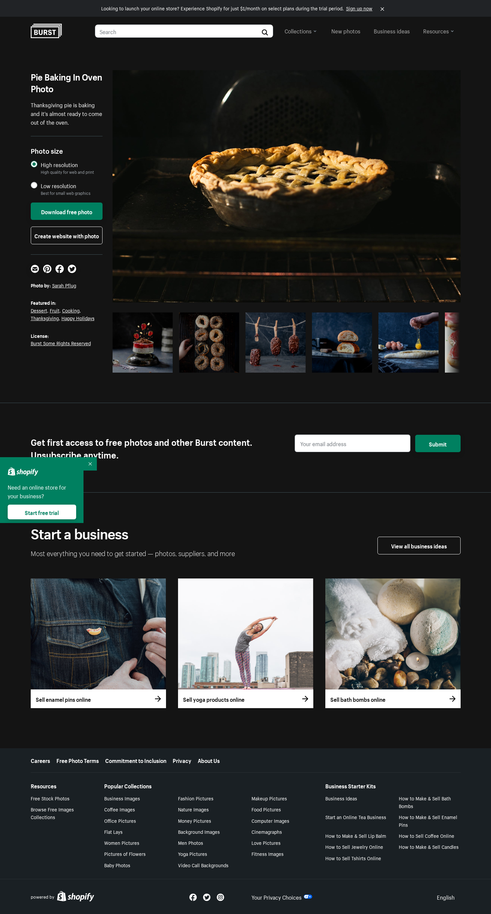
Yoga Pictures (192, 853)
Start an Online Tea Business (355, 816)
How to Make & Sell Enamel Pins (428, 820)
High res (128, 365)
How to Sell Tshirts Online (353, 858)
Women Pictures (121, 842)
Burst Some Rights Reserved (61, 343)
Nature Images (193, 809)
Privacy (182, 760)
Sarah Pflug (64, 285)
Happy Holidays (78, 317)
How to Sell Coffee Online (426, 835)
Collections (298, 30)
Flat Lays (113, 831)
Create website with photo (66, 235)
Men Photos (190, 842)
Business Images (122, 798)
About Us (209, 760)
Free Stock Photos (50, 798)
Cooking (70, 310)
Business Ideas (341, 798)
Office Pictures (120, 820)
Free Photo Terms (77, 760)
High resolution (59, 164)
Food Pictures (266, 809)
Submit (438, 443)
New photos (345, 30)
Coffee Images (119, 809)
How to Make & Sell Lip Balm (355, 835)
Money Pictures (194, 820)
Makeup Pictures (269, 798)
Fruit (54, 310)
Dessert (39, 310)
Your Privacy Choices (277, 896)
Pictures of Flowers (125, 853)
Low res (154, 365)
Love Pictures (266, 842)
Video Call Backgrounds (203, 865)
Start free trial (42, 512)
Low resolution (58, 185)
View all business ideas (419, 545)
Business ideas (392, 30)
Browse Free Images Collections (52, 812)
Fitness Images (268, 853)
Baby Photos (117, 865)
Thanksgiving (45, 317)
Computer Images (270, 820)
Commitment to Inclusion (135, 760)
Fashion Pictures (195, 798)
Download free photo (66, 211)
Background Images (199, 831)
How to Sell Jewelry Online (354, 846)
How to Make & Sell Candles (429, 846)
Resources (436, 30)
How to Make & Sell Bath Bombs (425, 801)
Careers (40, 760)
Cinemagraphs (267, 831)
